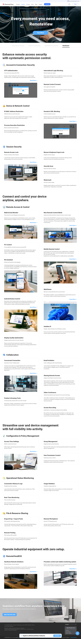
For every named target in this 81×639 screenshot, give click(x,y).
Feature (23, 4)
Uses (32, 4)
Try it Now (40, 33)
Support (40, 4)
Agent (70, 633)
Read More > (33, 80)
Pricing (28, 4)
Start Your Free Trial (9, 614)
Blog (36, 4)
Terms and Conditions (65, 637)
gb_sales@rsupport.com (74, 1)
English (67, 624)
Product (18, 4)
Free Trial (47, 4)
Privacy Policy (74, 637)
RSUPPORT (7, 637)
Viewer (67, 633)
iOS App (67, 630)
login (75, 4)
